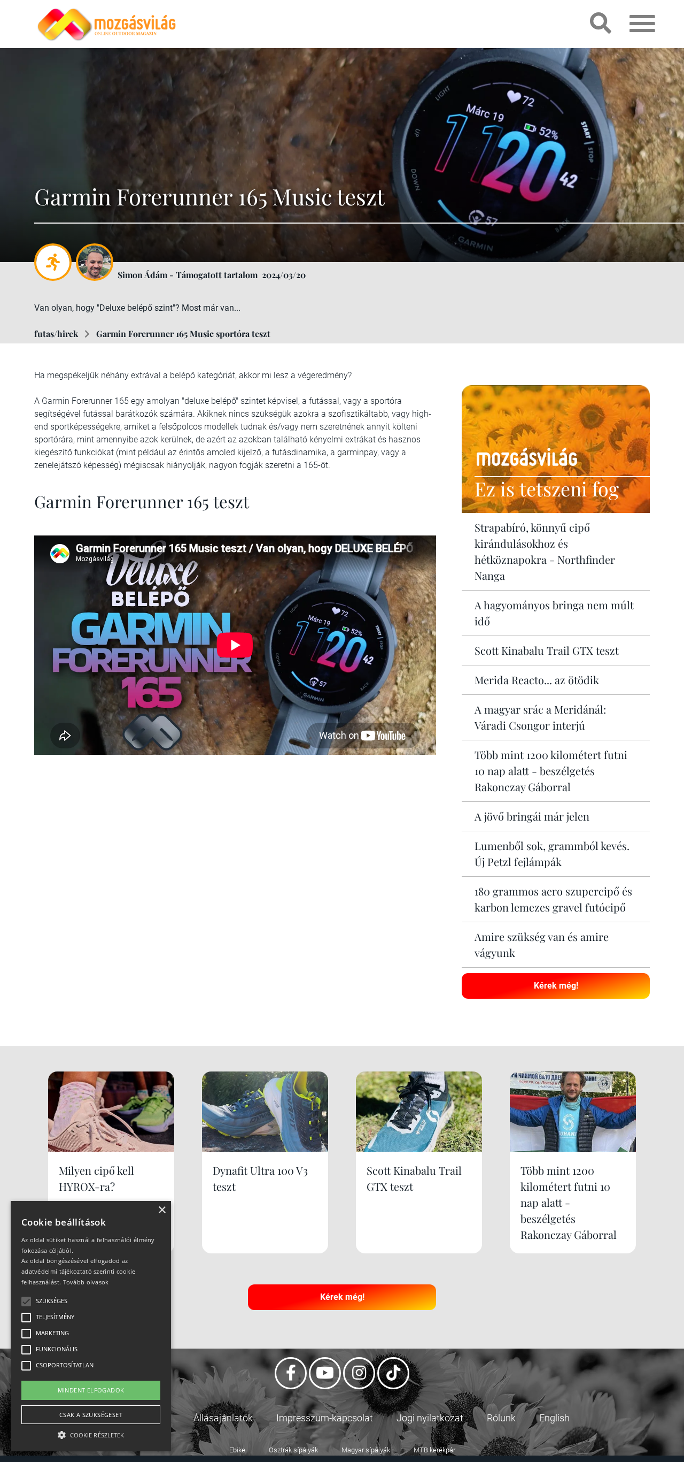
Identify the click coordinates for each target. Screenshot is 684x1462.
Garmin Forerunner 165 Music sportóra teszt (183, 333)
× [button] (162, 1210)
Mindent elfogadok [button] (91, 1390)
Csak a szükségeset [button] (90, 1415)
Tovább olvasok (86, 1282)
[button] (90, 1433)
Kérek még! (556, 986)
